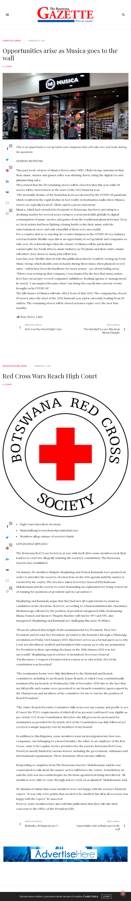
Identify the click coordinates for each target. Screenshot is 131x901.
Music (18, 41)
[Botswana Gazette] (65, 14)
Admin (8, 66)
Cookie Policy (90, 896)
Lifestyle (8, 41)
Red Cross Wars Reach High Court (50, 376)
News (24, 366)
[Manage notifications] (123, 893)
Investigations (11, 366)
